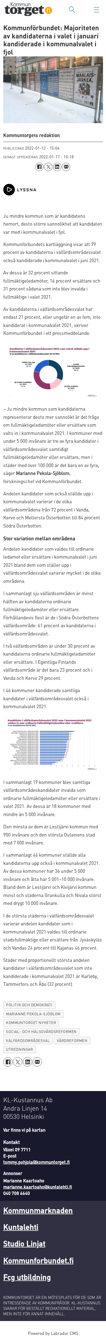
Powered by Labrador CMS (53, 1333)
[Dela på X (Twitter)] (48, 167)
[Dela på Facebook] (39, 167)
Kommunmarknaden (38, 1210)
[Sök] (72, 9)
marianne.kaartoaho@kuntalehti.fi (37, 1187)
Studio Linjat (24, 1243)
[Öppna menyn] (96, 9)
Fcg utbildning (27, 1277)
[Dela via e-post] (66, 167)
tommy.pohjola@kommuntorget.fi (36, 1162)
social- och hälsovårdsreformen (41, 1031)
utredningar (19, 1049)
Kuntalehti (20, 1227)
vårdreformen (72, 1040)
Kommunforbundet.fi (38, 1260)
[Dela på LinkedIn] (57, 167)
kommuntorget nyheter (31, 1022)
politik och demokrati (29, 1004)
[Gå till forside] (28, 9)
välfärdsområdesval (28, 1040)
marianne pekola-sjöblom (33, 1013)
